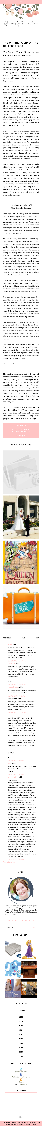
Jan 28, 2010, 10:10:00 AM (17, 661)
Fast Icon (24, 1084)
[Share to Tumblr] (22, 436)
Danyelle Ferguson (20, 429)
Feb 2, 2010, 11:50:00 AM (16, 860)
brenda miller (13, 777)
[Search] (34, 928)
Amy (9, 763)
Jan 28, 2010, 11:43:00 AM (17, 685)
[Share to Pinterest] (24, 436)
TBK (34, 1124)
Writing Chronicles (21, 431)
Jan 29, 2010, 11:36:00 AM (17, 712)
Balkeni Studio (11, 1124)
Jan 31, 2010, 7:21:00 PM (16, 775)
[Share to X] (20, 436)
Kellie (10, 645)
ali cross (11, 715)
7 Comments (21, 425)
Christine (11, 663)
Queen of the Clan (23, 1122)
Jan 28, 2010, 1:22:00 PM (16, 696)
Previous (7, 638)
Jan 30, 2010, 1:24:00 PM (16, 761)
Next (37, 638)
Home (23, 638)
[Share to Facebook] (17, 436)
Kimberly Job (13, 687)
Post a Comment (9, 862)
